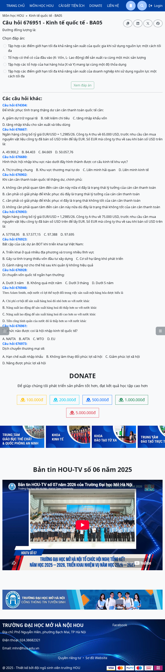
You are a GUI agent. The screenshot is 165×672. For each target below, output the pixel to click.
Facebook (119, 625)
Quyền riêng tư (69, 658)
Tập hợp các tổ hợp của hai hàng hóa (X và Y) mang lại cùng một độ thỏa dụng (67, 64)
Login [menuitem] (156, 5)
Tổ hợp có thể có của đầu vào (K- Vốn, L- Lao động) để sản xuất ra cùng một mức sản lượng (77, 57)
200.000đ (64, 399)
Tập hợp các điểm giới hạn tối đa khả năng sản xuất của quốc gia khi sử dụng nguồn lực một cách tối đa (84, 48)
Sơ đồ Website (96, 658)
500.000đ (97, 399)
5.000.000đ (83, 412)
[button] (131, 5)
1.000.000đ (132, 399)
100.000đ (32, 399)
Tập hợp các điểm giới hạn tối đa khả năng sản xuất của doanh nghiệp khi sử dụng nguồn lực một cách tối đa (82, 73)
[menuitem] (15, 5)
